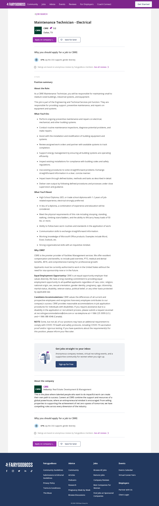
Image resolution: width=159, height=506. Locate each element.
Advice (52, 4)
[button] (69, 39)
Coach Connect (104, 4)
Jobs (44, 4)
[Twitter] (19, 470)
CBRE (45, 386)
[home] (16, 4)
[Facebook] (6, 470)
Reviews (72, 4)
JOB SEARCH (42, 14)
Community (32, 4)
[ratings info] (36, 67)
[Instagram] (12, 470)
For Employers (87, 4)
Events (62, 4)
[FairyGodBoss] (19, 465)
